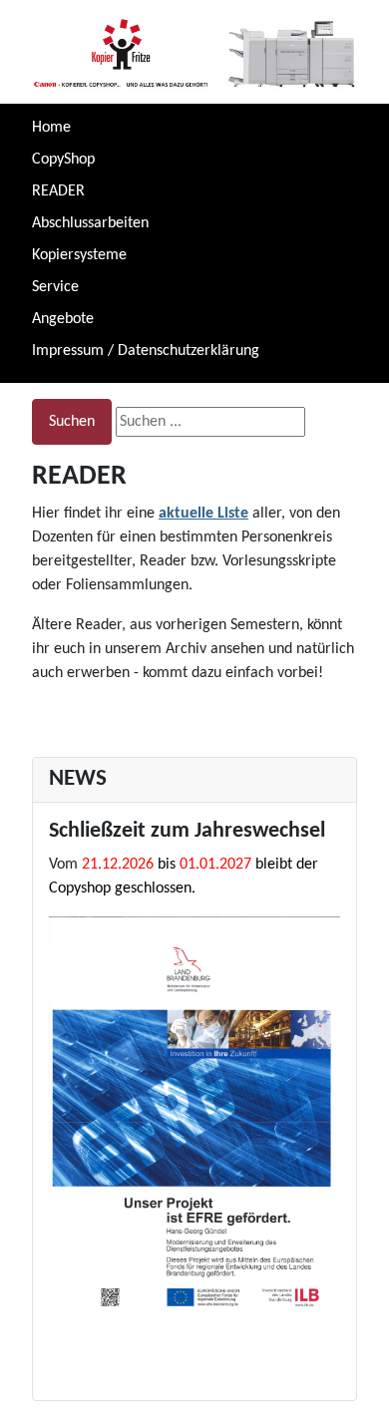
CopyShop (63, 160)
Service (55, 287)
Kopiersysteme (79, 255)
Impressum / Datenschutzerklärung (145, 351)
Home (51, 128)
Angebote (63, 319)
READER (58, 191)
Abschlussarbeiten (90, 223)
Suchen (72, 422)
